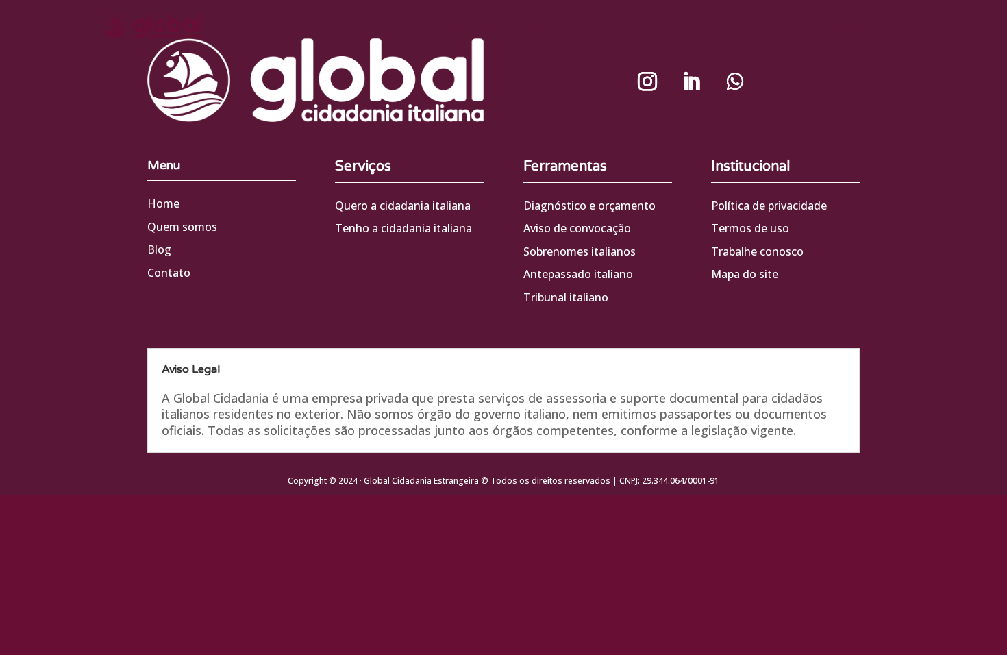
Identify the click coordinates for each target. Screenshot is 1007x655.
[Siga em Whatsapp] (735, 81)
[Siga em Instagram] (647, 81)
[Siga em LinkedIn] (691, 81)
